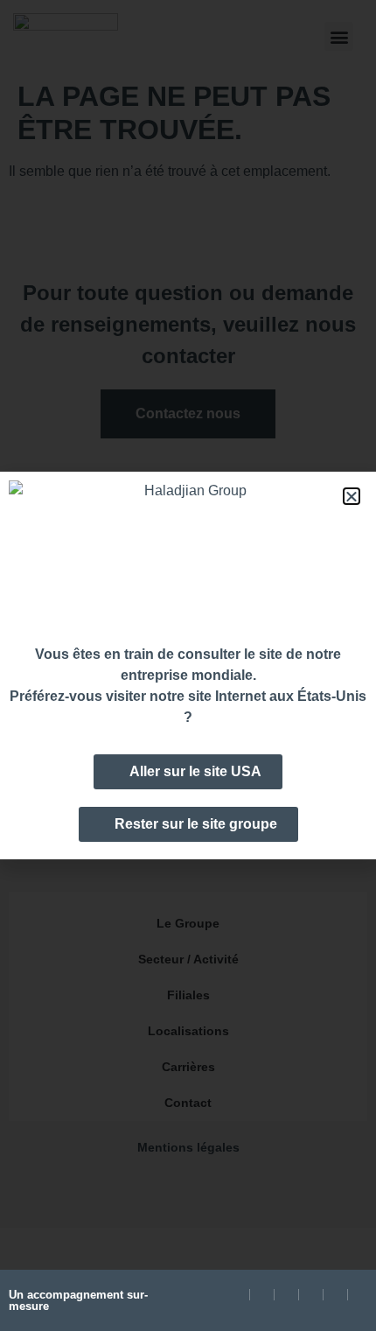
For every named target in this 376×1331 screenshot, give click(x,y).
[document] (188, 665)
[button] (352, 496)
